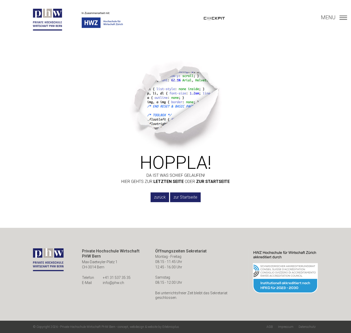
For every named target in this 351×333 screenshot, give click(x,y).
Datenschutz (307, 327)
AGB (269, 327)
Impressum (285, 327)
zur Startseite (185, 197)
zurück (160, 197)
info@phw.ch (113, 283)
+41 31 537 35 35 (117, 278)
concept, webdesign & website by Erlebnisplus (148, 327)
